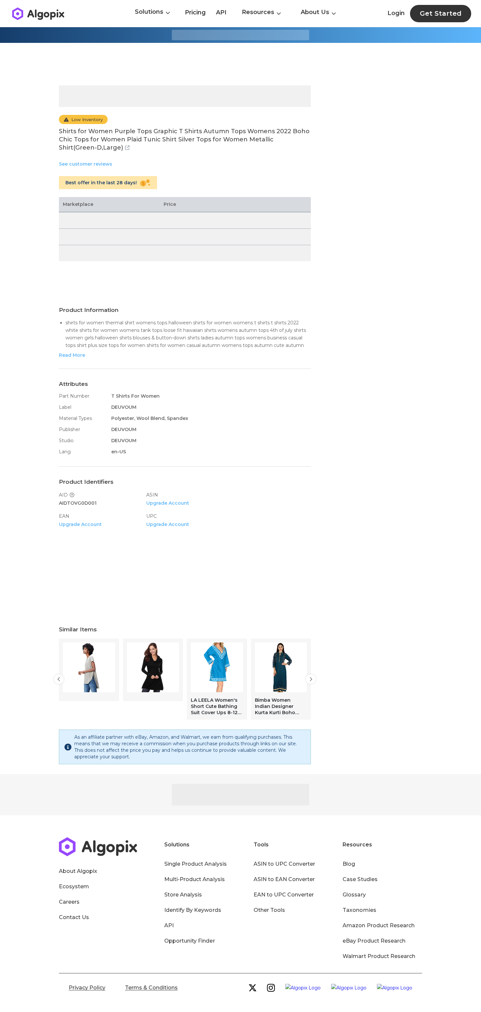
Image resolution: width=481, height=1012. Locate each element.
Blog (349, 864)
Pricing (195, 12)
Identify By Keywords (192, 910)
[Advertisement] (240, 64)
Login (396, 13)
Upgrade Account (167, 503)
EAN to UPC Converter (284, 895)
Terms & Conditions (151, 988)
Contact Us (74, 917)
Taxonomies (359, 910)
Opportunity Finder (189, 941)
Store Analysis (183, 895)
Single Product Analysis (195, 864)
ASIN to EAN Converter (284, 879)
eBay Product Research (374, 941)
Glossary (354, 895)
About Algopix (78, 871)
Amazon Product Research (379, 925)
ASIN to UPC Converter (284, 864)
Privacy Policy (87, 988)
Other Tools (269, 910)
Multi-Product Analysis (194, 879)
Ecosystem (74, 886)
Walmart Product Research (379, 956)
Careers (69, 902)
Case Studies (360, 879)
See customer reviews (85, 164)
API (221, 12)
